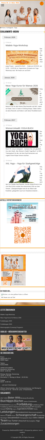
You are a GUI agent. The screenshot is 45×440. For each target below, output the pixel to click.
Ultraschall (22, 421)
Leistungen (7, 411)
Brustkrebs (30, 398)
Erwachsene (5, 405)
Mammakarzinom (22, 412)
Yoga (38, 421)
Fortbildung (24, 404)
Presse (13, 415)
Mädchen (2, 415)
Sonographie (24, 418)
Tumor (15, 421)
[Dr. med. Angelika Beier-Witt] (22, 12)
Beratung (23, 398)
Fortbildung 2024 (6, 407)
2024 (6, 398)
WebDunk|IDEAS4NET (17, 430)
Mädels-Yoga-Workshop (17, 45)
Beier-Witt (14, 397)
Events (12, 405)
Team (4, 420)
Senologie (3, 418)
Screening (40, 415)
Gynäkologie (27, 407)
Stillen (35, 418)
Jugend (14, 409)
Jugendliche (22, 409)
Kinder (30, 409)
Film (15, 405)
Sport (31, 418)
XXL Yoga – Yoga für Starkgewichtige (23, 163)
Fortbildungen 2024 (6, 324)
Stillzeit (41, 418)
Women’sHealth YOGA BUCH (19, 128)
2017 (2, 398)
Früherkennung (17, 407)
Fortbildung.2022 (37, 405)
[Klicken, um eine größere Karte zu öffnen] (14, 294)
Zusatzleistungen (9, 423)
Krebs (36, 409)
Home (3, 27)
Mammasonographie (35, 412)
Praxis (8, 415)
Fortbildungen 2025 (6, 321)
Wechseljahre (30, 421)
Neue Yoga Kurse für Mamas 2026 (22, 86)
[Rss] (22, 435)
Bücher (18, 400)
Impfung (8, 409)
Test (9, 421)
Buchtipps (7, 400)
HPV (33, 407)
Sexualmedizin (13, 418)
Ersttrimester (32, 401)
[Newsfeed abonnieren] (44, 32)
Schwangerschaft (26, 415)
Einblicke (26, 401)
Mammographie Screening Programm (11, 327)
